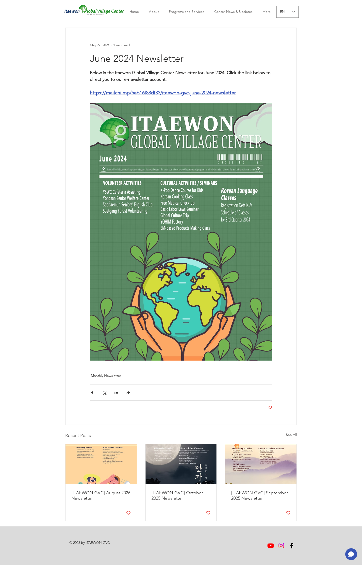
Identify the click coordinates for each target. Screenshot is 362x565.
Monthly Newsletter (106, 375)
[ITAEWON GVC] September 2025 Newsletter (259, 495)
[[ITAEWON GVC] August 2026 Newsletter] (101, 464)
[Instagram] (281, 545)
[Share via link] (128, 392)
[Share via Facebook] (92, 392)
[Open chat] (351, 554)
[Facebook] (292, 545)
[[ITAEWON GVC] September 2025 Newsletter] (260, 464)
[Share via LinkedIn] (116, 392)
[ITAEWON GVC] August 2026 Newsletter (100, 495)
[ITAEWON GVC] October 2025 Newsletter (177, 495)
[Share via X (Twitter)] (104, 392)
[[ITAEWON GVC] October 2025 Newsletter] (181, 464)
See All (291, 434)
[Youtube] (270, 545)
